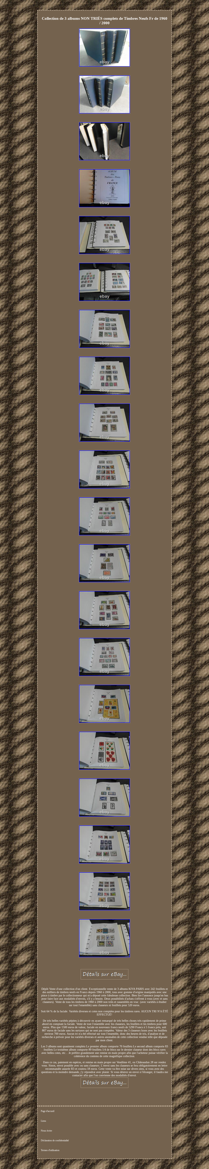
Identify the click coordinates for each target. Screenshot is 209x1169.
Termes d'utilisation (50, 1150)
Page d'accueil (47, 1111)
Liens (43, 1120)
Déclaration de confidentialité (55, 1140)
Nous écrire (46, 1130)
